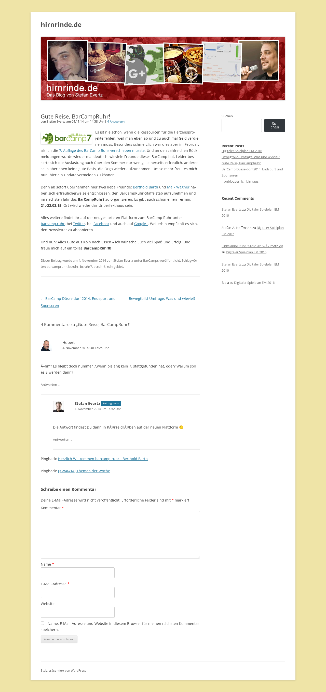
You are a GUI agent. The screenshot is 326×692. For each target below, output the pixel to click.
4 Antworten (116, 121)
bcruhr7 (86, 266)
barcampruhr (57, 266)
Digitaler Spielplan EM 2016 (242, 151)
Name (47, 564)
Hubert (68, 342)
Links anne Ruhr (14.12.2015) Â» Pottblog (252, 246)
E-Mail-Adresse (55, 583)
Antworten (49, 384)
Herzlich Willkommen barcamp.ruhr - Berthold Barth (103, 458)
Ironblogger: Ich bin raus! (240, 181)
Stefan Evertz (123, 260)
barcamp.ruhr (53, 223)
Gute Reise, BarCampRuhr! (241, 163)
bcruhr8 (99, 266)
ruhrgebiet (115, 266)
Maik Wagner (178, 187)
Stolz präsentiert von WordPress (63, 670)
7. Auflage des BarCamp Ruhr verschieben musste (102, 150)
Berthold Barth (145, 187)
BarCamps (151, 260)
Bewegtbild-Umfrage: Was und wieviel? (164, 298)
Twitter (79, 223)
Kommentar (52, 507)
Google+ (141, 223)
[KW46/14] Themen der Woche (84, 470)
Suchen (227, 116)
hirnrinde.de (61, 24)
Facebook (101, 223)
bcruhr (73, 266)
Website (48, 603)
